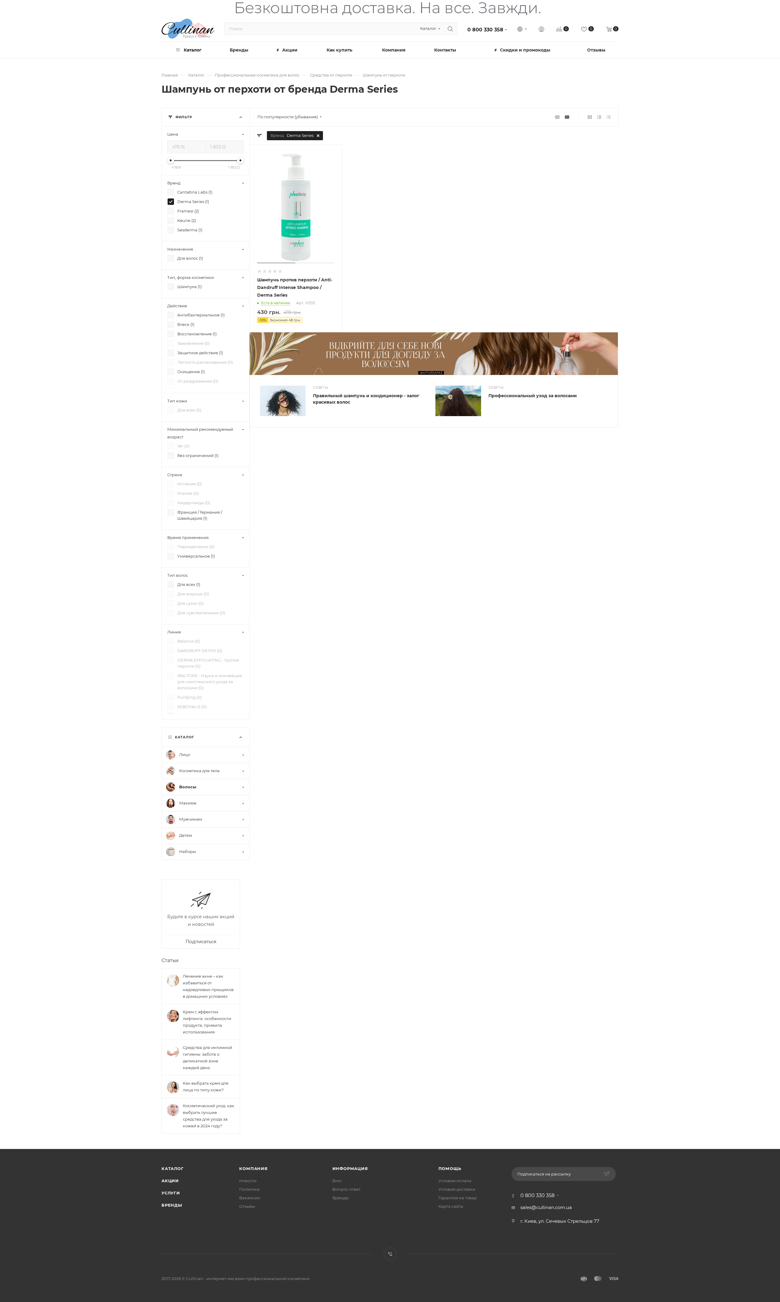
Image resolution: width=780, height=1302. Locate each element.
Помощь (449, 1168)
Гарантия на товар (457, 1197)
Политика (249, 1189)
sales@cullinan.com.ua (546, 1207)
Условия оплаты (454, 1180)
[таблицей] (608, 117)
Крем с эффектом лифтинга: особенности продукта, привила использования (207, 1021)
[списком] (599, 117)
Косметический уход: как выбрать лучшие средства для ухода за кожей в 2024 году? (208, 1115)
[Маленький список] (557, 117)
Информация (350, 1168)
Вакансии (249, 1197)
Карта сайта (450, 1206)
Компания (253, 1168)
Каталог (172, 1168)
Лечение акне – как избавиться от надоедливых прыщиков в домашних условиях (208, 986)
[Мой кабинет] (541, 30)
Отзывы (247, 1206)
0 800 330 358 (485, 30)
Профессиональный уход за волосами (532, 395)
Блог (337, 1180)
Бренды (171, 1205)
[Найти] (450, 28)
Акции (170, 1180)
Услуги (170, 1192)
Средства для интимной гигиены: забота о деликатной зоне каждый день (207, 1057)
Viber (390, 1254)
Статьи (170, 960)
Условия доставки (456, 1189)
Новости (248, 1180)
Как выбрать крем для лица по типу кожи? (206, 1086)
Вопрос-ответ (346, 1189)
